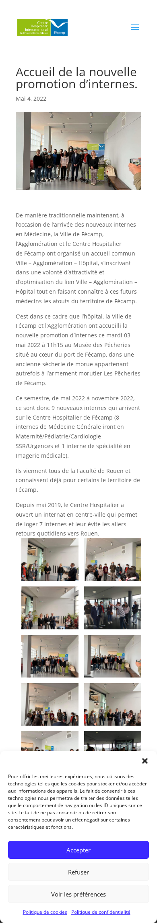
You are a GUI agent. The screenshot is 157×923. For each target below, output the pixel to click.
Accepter (78, 850)
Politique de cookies (45, 912)
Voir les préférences (78, 894)
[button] (145, 761)
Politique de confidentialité (100, 912)
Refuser (78, 872)
